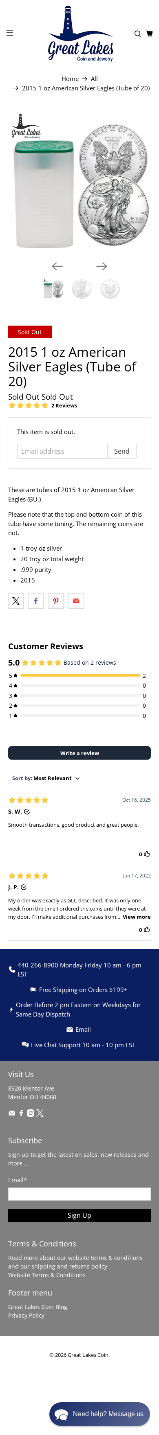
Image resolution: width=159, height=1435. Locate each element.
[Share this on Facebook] (36, 601)
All (94, 79)
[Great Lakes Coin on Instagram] (30, 1114)
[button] (99, 1414)
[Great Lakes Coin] (79, 33)
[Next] (102, 266)
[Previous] (57, 266)
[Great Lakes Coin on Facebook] (21, 1114)
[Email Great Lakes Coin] (11, 1114)
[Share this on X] (16, 601)
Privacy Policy (26, 1315)
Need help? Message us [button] (108, 1413)
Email (17, 1180)
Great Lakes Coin (88, 1355)
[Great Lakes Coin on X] (40, 1114)
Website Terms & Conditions (47, 1275)
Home (70, 79)
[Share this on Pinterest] (56, 601)
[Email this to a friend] (76, 601)
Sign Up (79, 1215)
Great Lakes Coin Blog (37, 1307)
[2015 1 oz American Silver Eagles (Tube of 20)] (79, 182)
